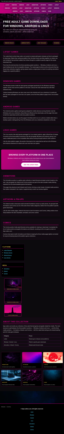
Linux (28, 5)
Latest (56, 1)
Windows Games (8, 252)
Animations (35, 5)
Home (49, 11)
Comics (50, 5)
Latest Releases (8, 250)
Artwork (43, 5)
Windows (14, 5)
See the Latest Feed (31, 165)
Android (21, 5)
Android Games (8, 255)
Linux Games (7, 257)
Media (60, 1)
